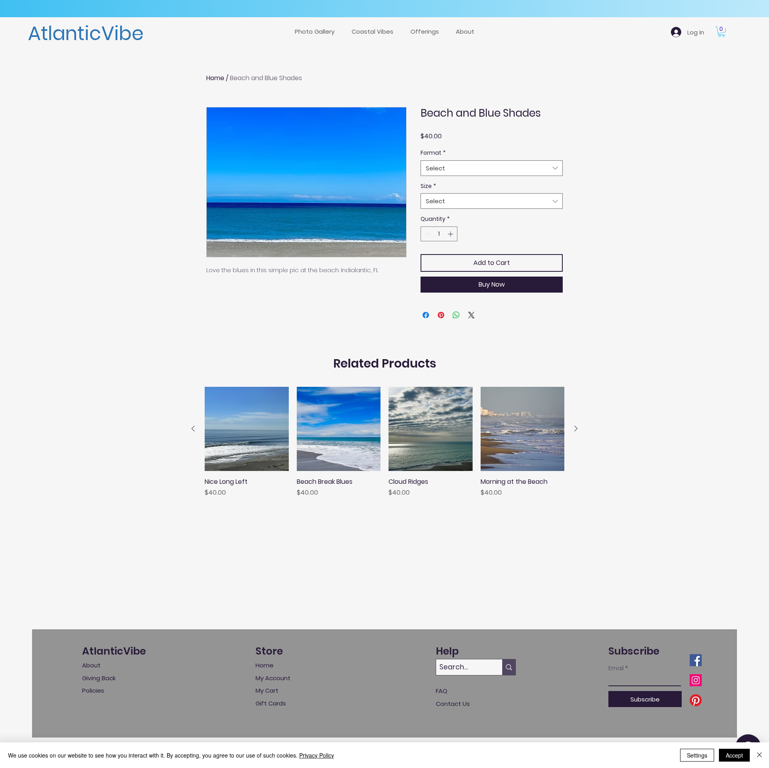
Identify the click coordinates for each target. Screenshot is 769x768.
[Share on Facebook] (426, 315)
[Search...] (508, 667)
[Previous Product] (193, 428)
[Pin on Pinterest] (441, 315)
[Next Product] (576, 428)
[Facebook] (696, 660)
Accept (734, 755)
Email (616, 668)
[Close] (759, 755)
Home (215, 78)
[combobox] (492, 168)
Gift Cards (271, 703)
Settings (697, 755)
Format (433, 153)
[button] (427, 32)
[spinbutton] (439, 234)
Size (428, 186)
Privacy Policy (316, 755)
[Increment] (451, 234)
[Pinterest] (696, 700)
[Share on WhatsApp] (456, 315)
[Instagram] (696, 680)
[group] (384, 446)
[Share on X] (471, 315)
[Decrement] (427, 234)
